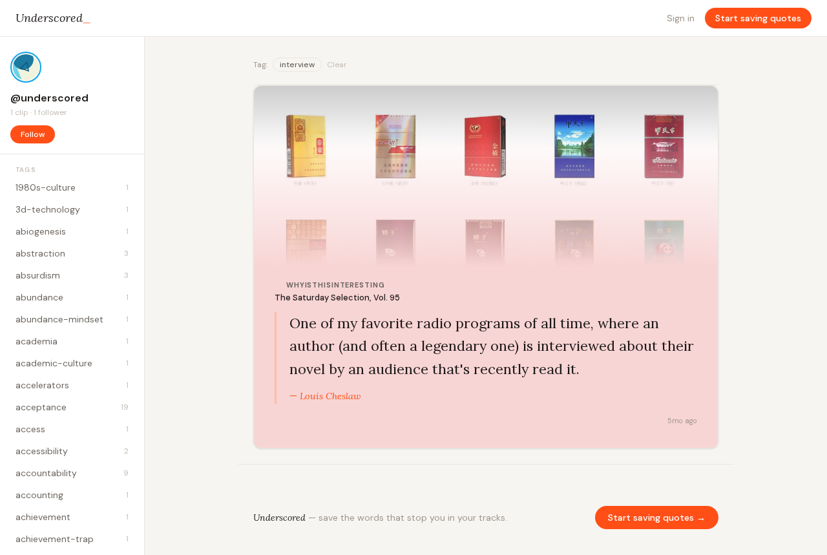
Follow (33, 134)
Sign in (681, 18)
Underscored (53, 17)
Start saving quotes (758, 18)
